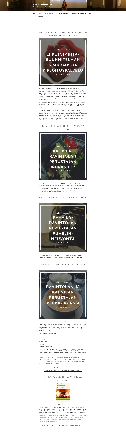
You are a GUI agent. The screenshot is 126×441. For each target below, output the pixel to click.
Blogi (34, 16)
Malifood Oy (43, 4)
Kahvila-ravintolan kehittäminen (63, 13)
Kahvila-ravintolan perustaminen (46, 13)
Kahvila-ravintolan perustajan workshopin (53, 191)
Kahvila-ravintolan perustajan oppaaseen (75, 412)
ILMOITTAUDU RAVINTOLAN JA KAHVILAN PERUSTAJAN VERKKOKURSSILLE (63, 371)
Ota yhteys (40, 16)
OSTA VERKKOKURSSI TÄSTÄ (63, 321)
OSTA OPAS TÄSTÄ (63, 404)
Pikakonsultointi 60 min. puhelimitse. (63, 258)
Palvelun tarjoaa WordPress (48, 437)
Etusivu (34, 13)
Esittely (90, 13)
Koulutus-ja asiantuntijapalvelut (79, 13)
